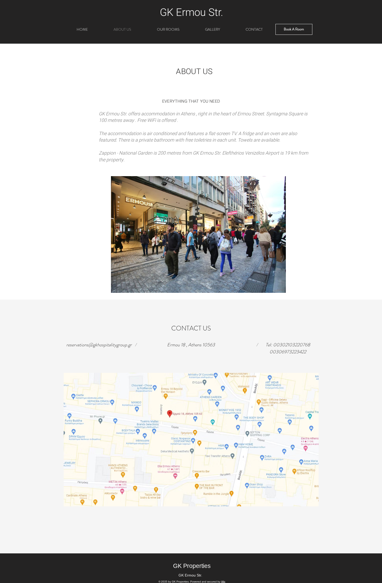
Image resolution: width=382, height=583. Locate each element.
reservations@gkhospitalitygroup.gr (99, 344)
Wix (223, 581)
